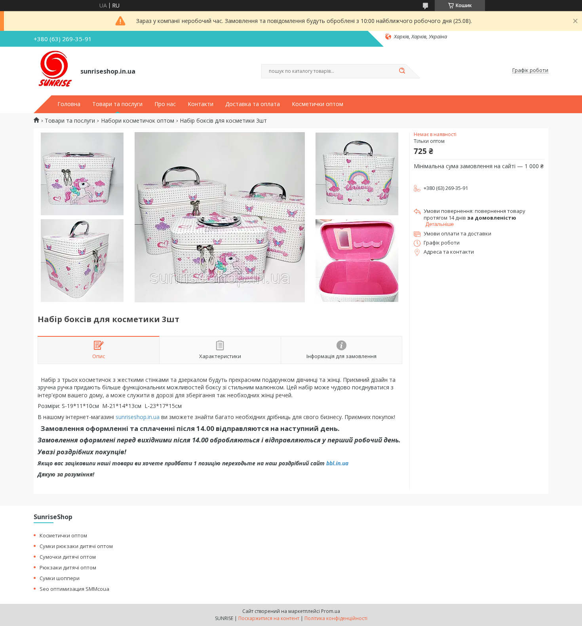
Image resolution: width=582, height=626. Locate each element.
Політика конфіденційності (335, 618)
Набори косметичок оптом (137, 120)
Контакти (200, 104)
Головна (68, 104)
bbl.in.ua (337, 463)
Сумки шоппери (60, 578)
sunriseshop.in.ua (138, 417)
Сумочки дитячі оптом (68, 556)
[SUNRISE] (53, 70)
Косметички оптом (317, 104)
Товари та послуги (117, 104)
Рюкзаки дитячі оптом (68, 567)
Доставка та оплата (252, 104)
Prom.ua (330, 611)
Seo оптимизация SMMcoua (74, 588)
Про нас (165, 104)
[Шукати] (402, 71)
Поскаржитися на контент (268, 618)
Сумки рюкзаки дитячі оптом (76, 546)
